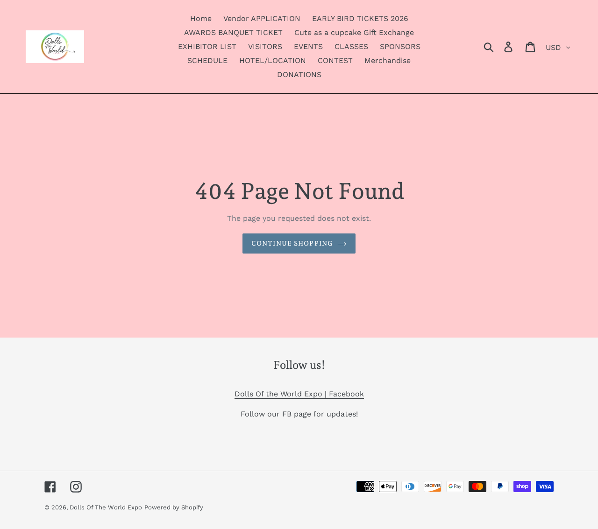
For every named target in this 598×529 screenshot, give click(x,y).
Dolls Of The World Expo (106, 507)
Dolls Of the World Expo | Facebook (299, 393)
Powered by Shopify (173, 507)
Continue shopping (292, 243)
